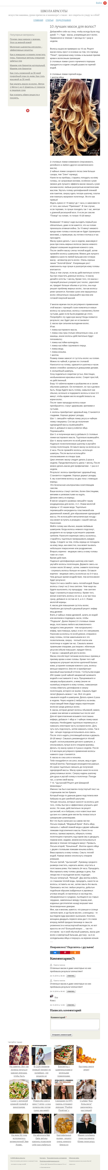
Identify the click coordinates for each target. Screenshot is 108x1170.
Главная (38, 20)
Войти (99, 2)
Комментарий (59, 1017)
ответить (70, 976)
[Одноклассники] (75, 952)
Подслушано (63, 20)
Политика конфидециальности (49, 1161)
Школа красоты (54, 11)
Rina (56, 997)
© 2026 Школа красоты (18, 1158)
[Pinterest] (65, 952)
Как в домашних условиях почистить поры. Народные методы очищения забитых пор (27, 57)
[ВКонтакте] (55, 952)
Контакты (43, 1158)
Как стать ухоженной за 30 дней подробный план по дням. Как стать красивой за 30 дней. (27, 76)
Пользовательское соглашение (57, 1158)
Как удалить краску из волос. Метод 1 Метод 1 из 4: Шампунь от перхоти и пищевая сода (27, 87)
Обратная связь (74, 1158)
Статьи (49, 20)
